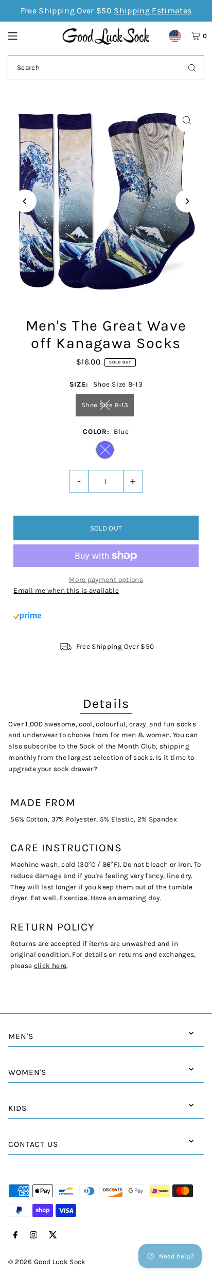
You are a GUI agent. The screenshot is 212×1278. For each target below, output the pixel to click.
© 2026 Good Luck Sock (46, 1262)
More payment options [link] (106, 579)
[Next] (187, 201)
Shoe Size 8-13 (104, 405)
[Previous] (25, 201)
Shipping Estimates (152, 10)
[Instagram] (33, 1235)
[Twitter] (53, 1235)
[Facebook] (15, 1235)
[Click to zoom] (187, 120)
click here (50, 966)
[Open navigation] (30, 35)
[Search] (192, 68)
